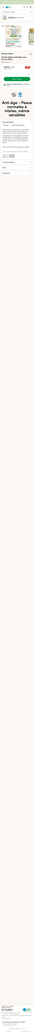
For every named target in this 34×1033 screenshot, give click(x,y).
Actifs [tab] (4, 167)
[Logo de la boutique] (8, 7)
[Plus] (29, 74)
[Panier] (30, 7)
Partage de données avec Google (10, 1023)
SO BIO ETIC (11, 17)
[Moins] (5, 74)
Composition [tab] (6, 173)
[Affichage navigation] (3, 7)
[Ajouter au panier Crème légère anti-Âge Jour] (17, 79)
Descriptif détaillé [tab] (7, 122)
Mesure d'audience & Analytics (9, 1025)
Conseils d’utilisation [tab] (8, 162)
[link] (24, 7)
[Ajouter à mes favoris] (31, 54)
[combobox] (17, 12)
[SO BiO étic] (5, 17)
